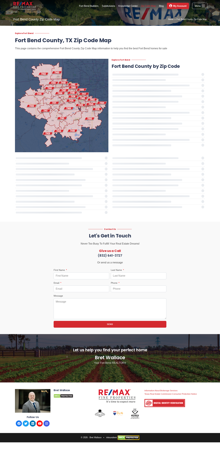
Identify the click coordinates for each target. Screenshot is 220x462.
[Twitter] (26, 423)
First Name (60, 270)
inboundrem (111, 437)
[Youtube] (40, 423)
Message (58, 295)
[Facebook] (19, 423)
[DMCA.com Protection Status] (128, 437)
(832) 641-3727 (110, 255)
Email (57, 283)
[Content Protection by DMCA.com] (63, 395)
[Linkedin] (33, 423)
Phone (114, 283)
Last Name (117, 270)
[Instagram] (46, 423)
